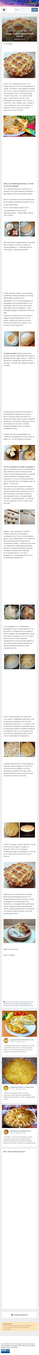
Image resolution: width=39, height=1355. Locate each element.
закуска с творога (9, 1005)
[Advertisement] (20, 161)
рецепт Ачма (10, 1002)
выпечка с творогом (13, 1003)
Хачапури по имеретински (20, 1131)
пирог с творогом (20, 1002)
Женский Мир (5, 1344)
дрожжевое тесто (26, 1003)
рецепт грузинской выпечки (24, 1005)
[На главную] (11, 3)
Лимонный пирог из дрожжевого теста (23, 1087)
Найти (34, 9)
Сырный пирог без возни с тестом (23, 1040)
